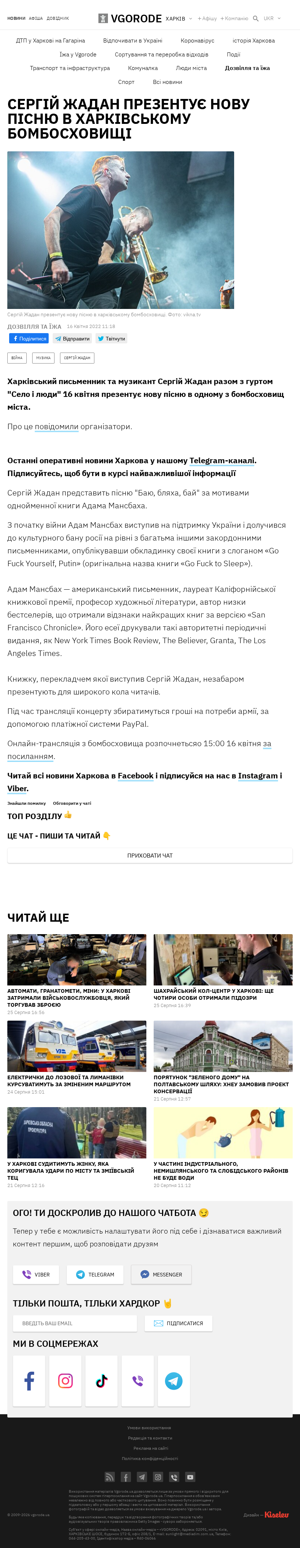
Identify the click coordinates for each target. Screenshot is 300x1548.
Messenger (167, 1274)
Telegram (101, 1274)
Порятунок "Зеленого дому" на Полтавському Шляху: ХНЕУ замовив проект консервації (221, 1084)
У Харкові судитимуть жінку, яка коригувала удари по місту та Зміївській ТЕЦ (70, 1170)
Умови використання (149, 1427)
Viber (16, 788)
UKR (269, 18)
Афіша (36, 18)
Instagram (258, 775)
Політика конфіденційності (150, 1458)
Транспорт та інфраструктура (70, 67)
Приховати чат (150, 855)
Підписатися (185, 1323)
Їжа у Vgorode (78, 54)
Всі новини (167, 81)
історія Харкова (254, 40)
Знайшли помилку (26, 803)
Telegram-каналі (222, 460)
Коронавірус (197, 40)
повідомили (57, 426)
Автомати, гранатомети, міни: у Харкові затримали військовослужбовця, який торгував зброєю (68, 997)
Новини (16, 18)
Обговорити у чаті (72, 803)
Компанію (236, 18)
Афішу (209, 18)
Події (233, 54)
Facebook (136, 775)
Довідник (58, 18)
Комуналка (143, 67)
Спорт (126, 81)
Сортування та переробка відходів (162, 54)
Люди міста (191, 67)
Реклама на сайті (151, 1448)
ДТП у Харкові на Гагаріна (50, 40)
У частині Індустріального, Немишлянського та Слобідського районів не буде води (221, 1170)
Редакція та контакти (150, 1438)
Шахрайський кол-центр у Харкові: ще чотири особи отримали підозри (214, 994)
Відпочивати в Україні (132, 40)
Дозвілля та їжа (247, 67)
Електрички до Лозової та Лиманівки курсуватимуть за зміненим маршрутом (69, 1081)
